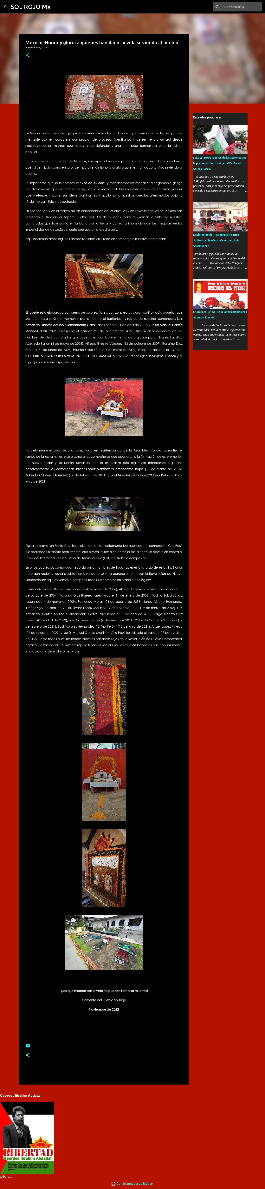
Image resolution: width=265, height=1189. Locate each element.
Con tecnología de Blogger (135, 1183)
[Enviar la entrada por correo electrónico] (27, 1047)
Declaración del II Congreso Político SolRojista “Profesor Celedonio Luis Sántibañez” (216, 240)
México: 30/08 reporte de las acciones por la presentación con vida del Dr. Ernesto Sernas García (219, 163)
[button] (27, 55)
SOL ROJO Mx (31, 6)
